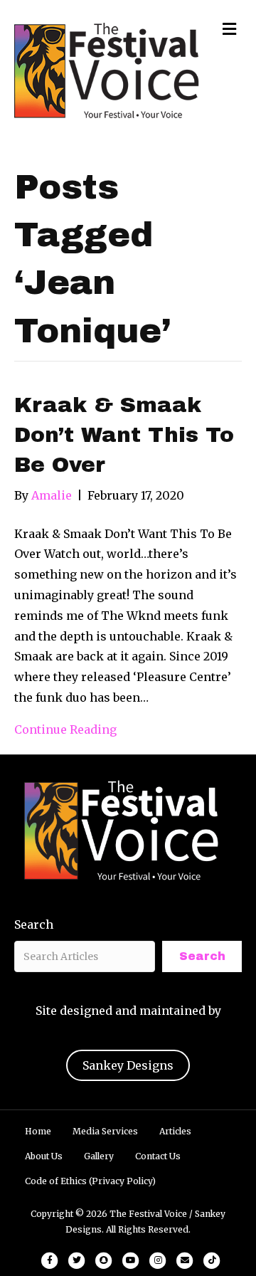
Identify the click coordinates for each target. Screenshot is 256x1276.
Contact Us (158, 1156)
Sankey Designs (128, 1065)
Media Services (105, 1131)
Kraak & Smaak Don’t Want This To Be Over (124, 435)
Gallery (99, 1156)
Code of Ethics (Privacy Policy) (90, 1181)
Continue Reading (65, 729)
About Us (44, 1156)
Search (33, 924)
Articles (175, 1131)
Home (38, 1131)
